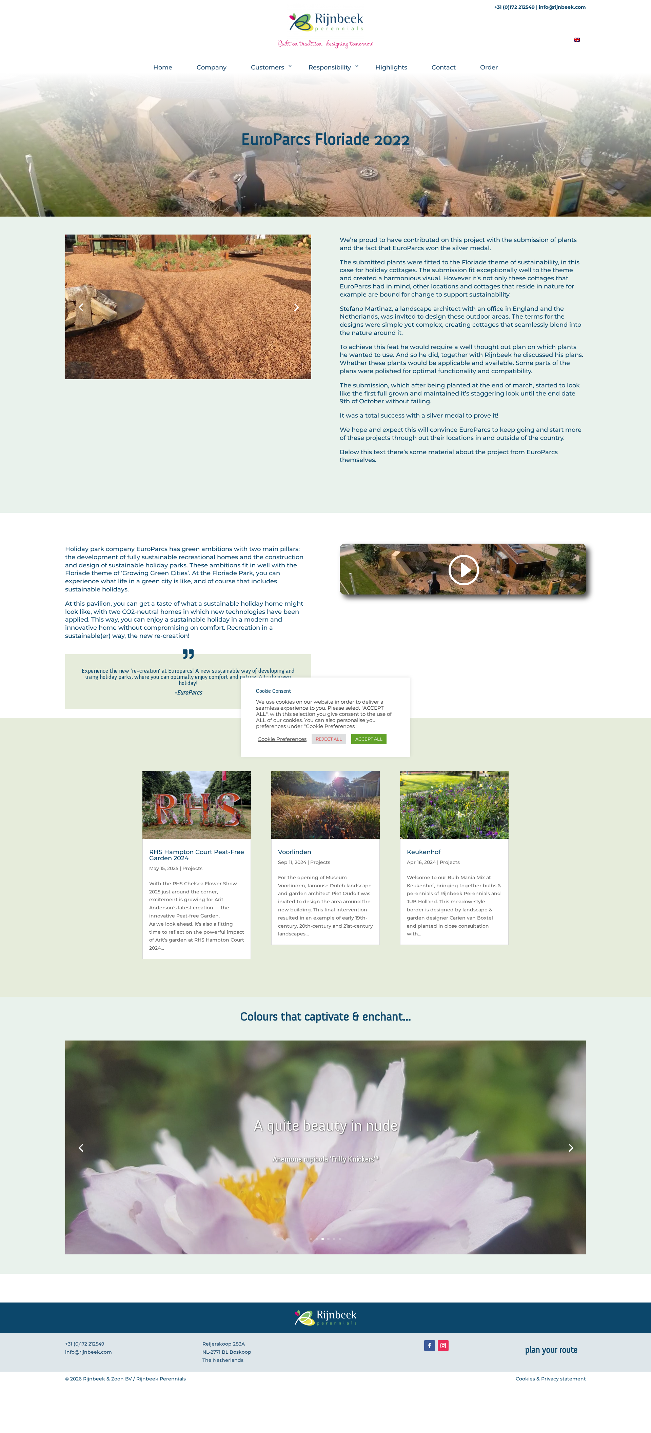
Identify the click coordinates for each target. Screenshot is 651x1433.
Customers (267, 67)
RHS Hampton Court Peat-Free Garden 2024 (196, 855)
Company (211, 67)
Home (162, 67)
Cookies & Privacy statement (551, 1379)
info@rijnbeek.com (88, 1352)
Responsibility (330, 67)
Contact (444, 67)
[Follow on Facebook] (429, 1345)
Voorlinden (294, 852)
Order (489, 67)
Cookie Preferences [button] (282, 739)
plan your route (551, 1350)
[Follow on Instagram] (443, 1345)
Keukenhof (423, 852)
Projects (192, 868)
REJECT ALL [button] (329, 739)
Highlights (391, 67)
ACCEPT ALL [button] (368, 739)
